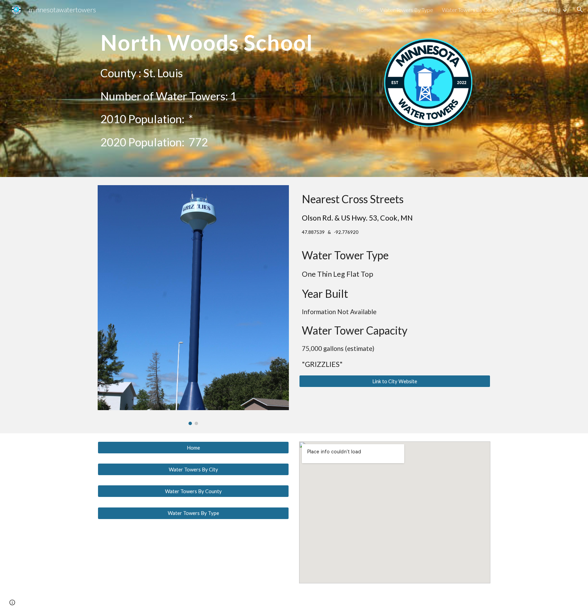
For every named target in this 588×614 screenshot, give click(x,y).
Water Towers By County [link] (471, 9)
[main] (227, 39)
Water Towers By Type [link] (406, 9)
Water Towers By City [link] (534, 9)
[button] (580, 9)
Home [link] (363, 9)
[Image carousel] (193, 305)
